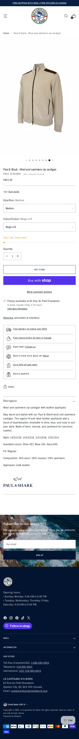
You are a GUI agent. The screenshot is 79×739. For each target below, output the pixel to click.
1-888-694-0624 (40, 663)
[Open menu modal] (5, 16)
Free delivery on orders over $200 (30, 328)
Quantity (8, 249)
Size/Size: (13, 200)
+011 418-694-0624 (30, 671)
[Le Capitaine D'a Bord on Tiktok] (23, 618)
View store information (17, 308)
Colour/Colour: (17, 219)
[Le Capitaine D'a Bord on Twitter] (29, 618)
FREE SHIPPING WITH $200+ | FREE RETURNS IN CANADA (39, 2)
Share (11, 386)
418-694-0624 (25, 667)
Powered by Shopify (12, 716)
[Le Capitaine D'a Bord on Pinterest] (17, 618)
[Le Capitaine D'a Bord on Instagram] (11, 618)
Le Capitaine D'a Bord (30, 709)
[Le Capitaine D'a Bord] (39, 16)
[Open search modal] (66, 16)
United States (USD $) (16, 704)
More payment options (39, 292)
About (46, 355)
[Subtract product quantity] (6, 256)
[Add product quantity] (18, 256)
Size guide (13, 191)
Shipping (8, 318)
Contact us (30, 346)
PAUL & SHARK (12, 174)
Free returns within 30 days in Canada (32, 337)
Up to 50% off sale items (25, 364)
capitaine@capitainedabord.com (29, 691)
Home (6, 33)
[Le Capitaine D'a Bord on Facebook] (5, 618)
